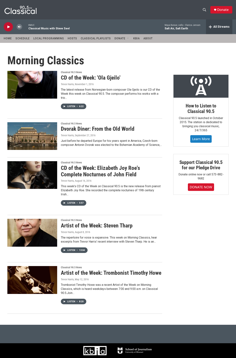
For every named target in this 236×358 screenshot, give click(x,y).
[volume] (19, 27)
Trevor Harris (67, 84)
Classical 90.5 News (71, 72)
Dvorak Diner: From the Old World (97, 129)
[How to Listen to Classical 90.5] (200, 86)
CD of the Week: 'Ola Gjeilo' (90, 77)
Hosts (72, 38)
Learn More (201, 139)
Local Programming (48, 38)
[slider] (25, 27)
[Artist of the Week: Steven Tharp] (32, 232)
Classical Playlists (96, 38)
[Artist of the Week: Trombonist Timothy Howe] (32, 280)
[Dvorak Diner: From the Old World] (32, 136)
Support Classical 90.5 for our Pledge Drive (201, 165)
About (148, 38)
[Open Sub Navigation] (128, 38)
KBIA (136, 38)
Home (8, 38)
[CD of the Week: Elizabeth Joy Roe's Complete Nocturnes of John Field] (32, 175)
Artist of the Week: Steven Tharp (97, 225)
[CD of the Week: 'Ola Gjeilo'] (32, 85)
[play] (8, 27)
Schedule (22, 38)
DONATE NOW (201, 187)
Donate (223, 10)
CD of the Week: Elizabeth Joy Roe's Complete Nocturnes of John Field (100, 171)
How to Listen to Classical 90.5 (201, 108)
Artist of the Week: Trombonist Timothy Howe (111, 273)
